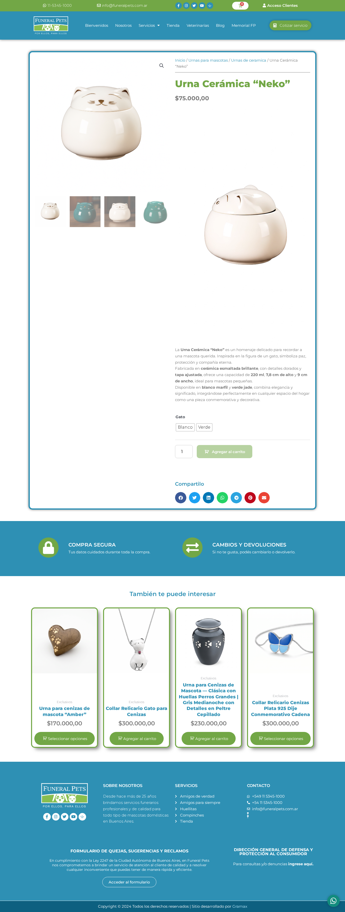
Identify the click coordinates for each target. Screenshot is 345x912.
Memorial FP (244, 25)
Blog (220, 25)
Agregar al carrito (228, 451)
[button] (161, 65)
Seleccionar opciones (67, 738)
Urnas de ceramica (248, 60)
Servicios (147, 25)
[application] (242, 227)
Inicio (180, 60)
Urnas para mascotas (208, 60)
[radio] (185, 427)
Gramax (239, 906)
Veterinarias (198, 25)
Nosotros (123, 25)
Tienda (173, 25)
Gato (180, 416)
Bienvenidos (96, 25)
